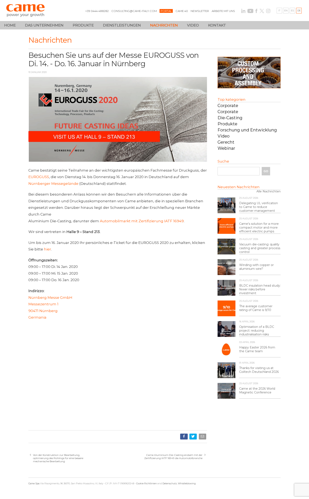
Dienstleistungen (122, 25)
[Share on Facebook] (184, 437)
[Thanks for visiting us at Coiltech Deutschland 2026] (226, 370)
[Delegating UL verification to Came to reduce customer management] (226, 205)
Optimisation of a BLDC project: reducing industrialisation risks (256, 330)
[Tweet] (193, 437)
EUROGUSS (38, 177)
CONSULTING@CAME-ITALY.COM (134, 11)
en (286, 10)
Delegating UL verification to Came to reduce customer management (258, 207)
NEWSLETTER (200, 11)
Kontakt (217, 25)
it (279, 10)
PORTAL (166, 11)
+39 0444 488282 (97, 11)
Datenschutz (169, 483)
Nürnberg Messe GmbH (50, 297)
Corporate (228, 105)
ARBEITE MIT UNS (223, 11)
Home (10, 25)
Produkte (227, 123)
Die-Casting (230, 117)
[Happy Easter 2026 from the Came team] (226, 350)
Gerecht (226, 142)
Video (193, 25)
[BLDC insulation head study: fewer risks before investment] (226, 288)
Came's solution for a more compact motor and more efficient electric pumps (259, 227)
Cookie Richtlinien (146, 483)
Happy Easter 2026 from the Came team (257, 349)
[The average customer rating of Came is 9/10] (226, 308)
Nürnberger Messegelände (53, 183)
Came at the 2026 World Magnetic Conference (257, 390)
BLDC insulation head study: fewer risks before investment (260, 289)
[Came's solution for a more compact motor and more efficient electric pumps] (226, 226)
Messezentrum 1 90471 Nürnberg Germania (43, 310)
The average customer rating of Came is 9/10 (255, 308)
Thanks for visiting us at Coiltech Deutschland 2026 (259, 370)
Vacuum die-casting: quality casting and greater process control (259, 248)
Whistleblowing (187, 483)
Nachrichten (164, 25)
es (292, 10)
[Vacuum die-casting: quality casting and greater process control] (226, 247)
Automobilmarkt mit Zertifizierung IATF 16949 (142, 221)
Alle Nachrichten (268, 191)
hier (47, 249)
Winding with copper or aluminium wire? (256, 267)
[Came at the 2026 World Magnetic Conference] (226, 391)
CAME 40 (182, 11)
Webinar (226, 148)
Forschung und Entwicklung (247, 129)
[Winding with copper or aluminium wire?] (226, 267)
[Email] (203, 437)
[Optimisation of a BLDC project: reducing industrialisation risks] (226, 329)
